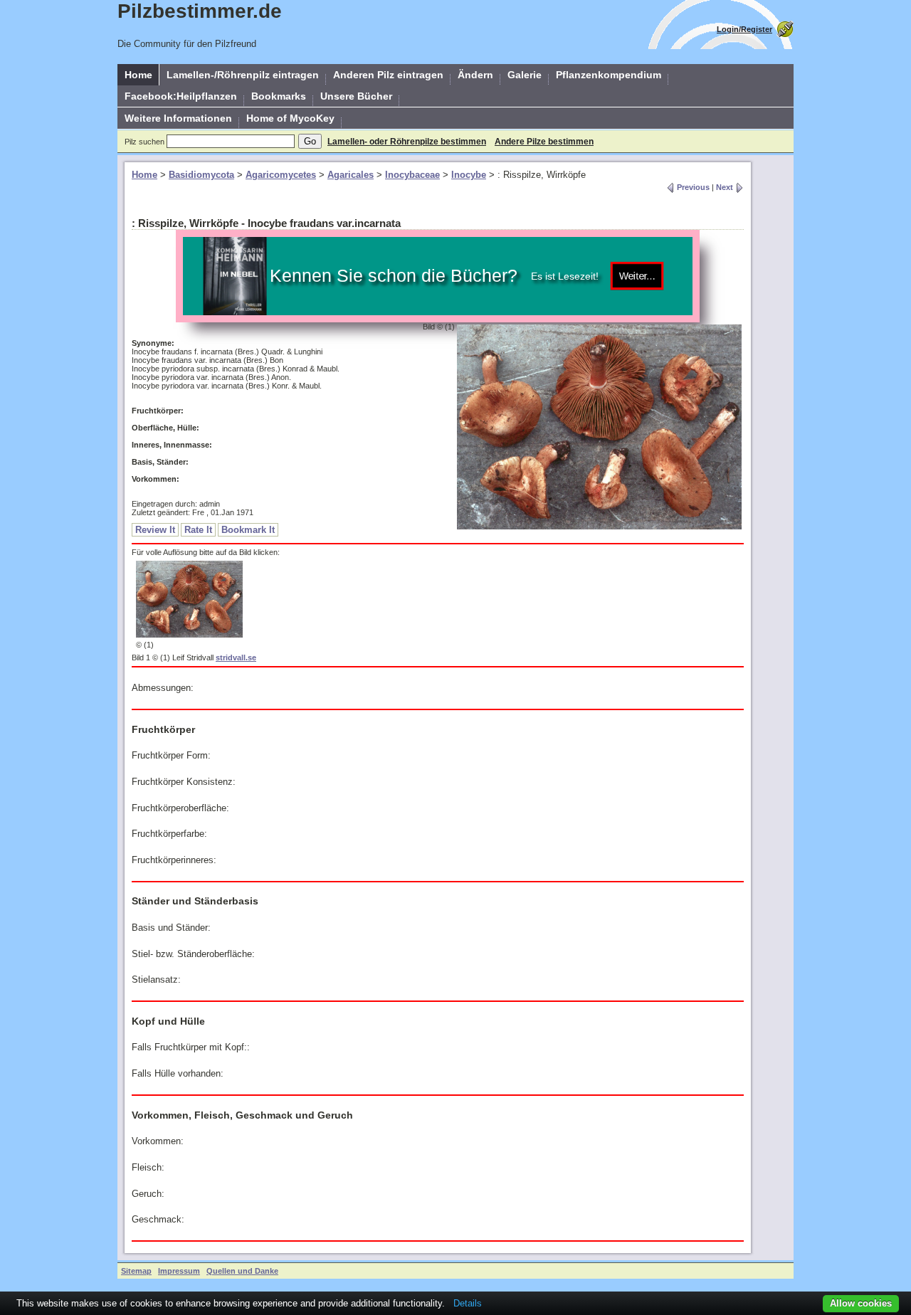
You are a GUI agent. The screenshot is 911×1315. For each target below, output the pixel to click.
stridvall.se (236, 657)
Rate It (198, 529)
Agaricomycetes (281, 174)
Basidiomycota (201, 174)
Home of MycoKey (290, 118)
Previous (692, 187)
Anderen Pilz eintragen (388, 74)
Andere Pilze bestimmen (544, 142)
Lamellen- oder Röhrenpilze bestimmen (406, 142)
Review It (155, 529)
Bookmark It (248, 529)
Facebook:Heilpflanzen (181, 96)
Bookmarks (278, 96)
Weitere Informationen (178, 118)
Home (138, 74)
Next (725, 187)
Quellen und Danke (242, 1271)
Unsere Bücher (356, 96)
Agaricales (350, 174)
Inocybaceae (412, 174)
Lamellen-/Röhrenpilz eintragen (243, 74)
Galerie (524, 74)
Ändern (475, 74)
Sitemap (136, 1271)
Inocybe (468, 174)
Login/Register (744, 29)
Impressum (179, 1271)
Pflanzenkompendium (608, 74)
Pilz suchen (144, 141)
